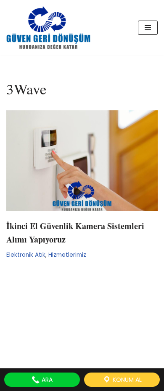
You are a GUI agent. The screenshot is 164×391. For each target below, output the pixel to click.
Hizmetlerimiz (67, 255)
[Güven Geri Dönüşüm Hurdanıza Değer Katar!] (48, 27)
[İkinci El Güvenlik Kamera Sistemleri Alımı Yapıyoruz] (82, 160)
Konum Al (126, 379)
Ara (46, 379)
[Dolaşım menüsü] (148, 28)
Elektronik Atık (25, 255)
